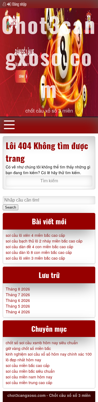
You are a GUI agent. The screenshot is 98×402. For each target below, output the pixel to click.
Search (10, 207)
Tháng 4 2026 (18, 311)
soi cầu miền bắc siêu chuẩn (30, 371)
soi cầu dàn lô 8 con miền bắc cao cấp (39, 252)
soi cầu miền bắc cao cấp (28, 365)
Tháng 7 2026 (18, 294)
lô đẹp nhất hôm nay (23, 359)
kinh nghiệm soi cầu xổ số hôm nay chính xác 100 (49, 354)
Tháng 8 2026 (18, 289)
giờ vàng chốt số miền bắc (28, 348)
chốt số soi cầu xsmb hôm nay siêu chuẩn (42, 342)
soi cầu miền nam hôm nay (29, 376)
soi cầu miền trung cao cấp (29, 382)
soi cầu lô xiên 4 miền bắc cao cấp (35, 235)
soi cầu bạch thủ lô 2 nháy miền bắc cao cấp (44, 241)
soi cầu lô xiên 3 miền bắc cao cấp (35, 258)
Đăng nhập (19, 4)
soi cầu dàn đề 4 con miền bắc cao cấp (39, 246)
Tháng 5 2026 (18, 306)
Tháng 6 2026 (18, 300)
